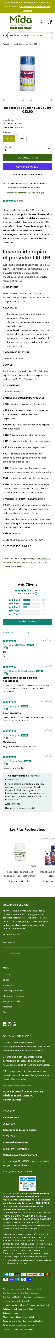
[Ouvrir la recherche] (4, 35)
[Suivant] (51, 100)
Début (31, 1309)
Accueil (6, 44)
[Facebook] (4, 1024)
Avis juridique (8, 1289)
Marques (7, 1006)
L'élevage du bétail (13, 990)
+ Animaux (8, 985)
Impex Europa (8, 120)
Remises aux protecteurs (34, 1297)
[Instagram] (9, 1024)
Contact (25, 1301)
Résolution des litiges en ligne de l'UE (18, 1317)
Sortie (6, 1012)
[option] (27, 73)
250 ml (9, 138)
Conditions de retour (29, 1293)
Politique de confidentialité (38, 1305)
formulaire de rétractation (13, 1305)
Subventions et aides (12, 1321)
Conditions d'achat (31, 1289)
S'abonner (14, 953)
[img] (9, 640)
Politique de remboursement (14, 1309)
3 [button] (31, 100)
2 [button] (27, 100)
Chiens (6, 974)
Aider (18, 1289)
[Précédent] (4, 100)
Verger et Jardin (12, 1001)
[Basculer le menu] (5, 22)
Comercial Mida (27, 1330)
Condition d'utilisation (12, 1297)
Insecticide (18, 127)
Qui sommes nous (10, 1313)
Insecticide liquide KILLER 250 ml (26, 44)
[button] (10, 200)
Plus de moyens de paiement (27, 174)
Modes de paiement (11, 1301)
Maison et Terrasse (13, 996)
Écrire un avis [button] (27, 621)
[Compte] (41, 21)
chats (6, 979)
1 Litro (21, 138)
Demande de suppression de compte (18, 1325)
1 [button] (23, 100)
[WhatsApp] (14, 1024)
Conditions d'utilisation (33, 1321)
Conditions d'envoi (11, 1293)
